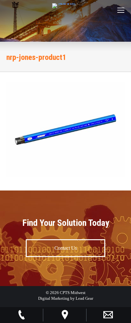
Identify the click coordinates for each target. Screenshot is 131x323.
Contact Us (65, 248)
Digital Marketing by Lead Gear (65, 298)
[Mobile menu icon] (121, 10)
